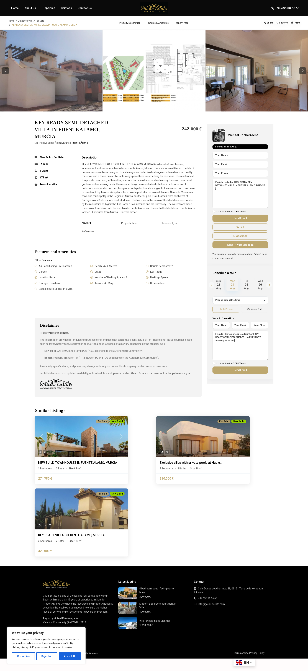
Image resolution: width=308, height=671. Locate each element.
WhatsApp (241, 236)
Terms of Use (241, 653)
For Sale (40, 20)
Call (241, 227)
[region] (46, 645)
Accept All (70, 656)
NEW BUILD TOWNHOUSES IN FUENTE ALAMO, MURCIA (77, 462)
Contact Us (85, 8)
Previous (211, 285)
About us (30, 8)
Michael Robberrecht (243, 135)
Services (66, 8)
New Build (46, 157)
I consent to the (231, 211)
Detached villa (25, 20)
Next (269, 285)
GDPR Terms (239, 211)
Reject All (46, 656)
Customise (23, 656)
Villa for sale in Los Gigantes (155, 620)
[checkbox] (213, 211)
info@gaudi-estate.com (211, 604)
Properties (48, 8)
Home (15, 8)
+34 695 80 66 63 (287, 8)
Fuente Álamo (80, 142)
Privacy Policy (257, 653)
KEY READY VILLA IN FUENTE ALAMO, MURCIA (71, 535)
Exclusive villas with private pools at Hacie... (191, 462)
